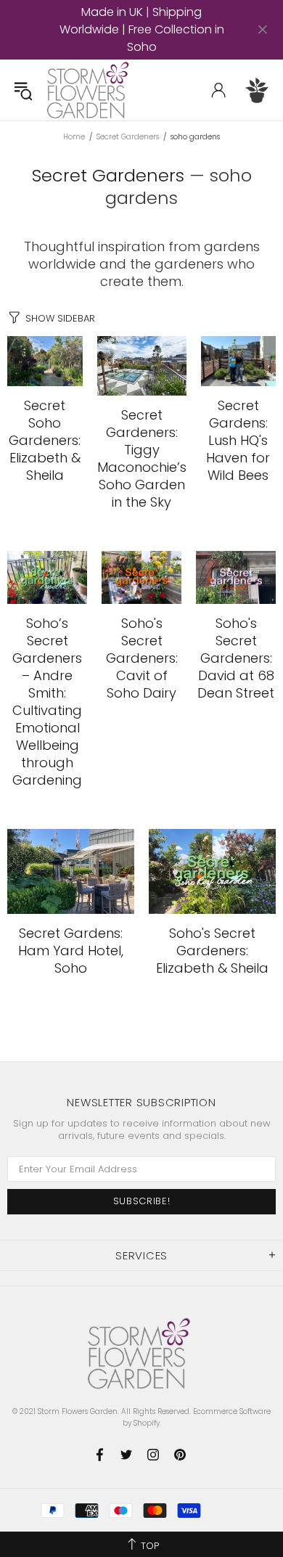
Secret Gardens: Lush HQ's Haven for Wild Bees (238, 440)
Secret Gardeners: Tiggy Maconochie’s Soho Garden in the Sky (141, 458)
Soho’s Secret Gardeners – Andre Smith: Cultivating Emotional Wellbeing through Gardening (47, 702)
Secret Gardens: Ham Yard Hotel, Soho (70, 951)
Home (74, 137)
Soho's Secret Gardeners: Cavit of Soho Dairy (142, 658)
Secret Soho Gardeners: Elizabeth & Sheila (45, 440)
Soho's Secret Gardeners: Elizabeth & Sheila (212, 951)
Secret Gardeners (128, 137)
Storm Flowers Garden (90, 90)
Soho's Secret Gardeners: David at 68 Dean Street (235, 658)
